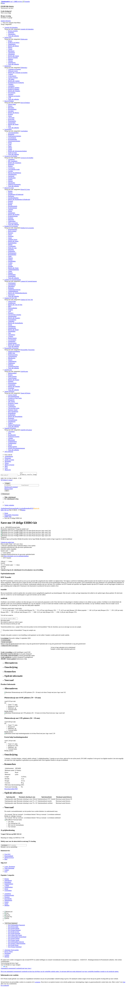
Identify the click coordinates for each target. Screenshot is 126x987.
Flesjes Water (12, 104)
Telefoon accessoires (14, 96)
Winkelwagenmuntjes (14, 184)
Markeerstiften (12, 373)
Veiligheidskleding (13, 269)
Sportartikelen (12, 319)
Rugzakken (7, 882)
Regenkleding (12, 254)
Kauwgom (11, 119)
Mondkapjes (11, 358)
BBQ (9, 306)
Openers (10, 209)
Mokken (10, 59)
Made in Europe (9, 465)
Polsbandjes (11, 251)
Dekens (10, 193)
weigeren (37, 982)
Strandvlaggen (12, 343)
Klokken (10, 218)
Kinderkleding (12, 243)
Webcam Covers (13, 71)
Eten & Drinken (9, 101)
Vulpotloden (11, 385)
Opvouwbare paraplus (14, 314)
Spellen (10, 179)
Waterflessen (11, 62)
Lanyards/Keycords (14, 169)
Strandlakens (12, 326)
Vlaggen (10, 336)
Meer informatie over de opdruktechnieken (16, 556)
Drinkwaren (7, 37)
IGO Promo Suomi (13, 940)
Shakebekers (11, 44)
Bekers (10, 41)
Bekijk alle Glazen (13, 56)
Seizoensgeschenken (14, 141)
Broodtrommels (12, 206)
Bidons (10, 47)
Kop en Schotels (13, 57)
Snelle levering (12, 153)
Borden (10, 191)
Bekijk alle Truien (13, 268)
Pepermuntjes (12, 121)
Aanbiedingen (8, 456)
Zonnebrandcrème (13, 366)
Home (6, 513)
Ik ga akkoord (5, 985)
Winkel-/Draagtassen (14, 425)
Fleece (10, 234)
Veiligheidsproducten (14, 289)
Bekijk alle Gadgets (14, 81)
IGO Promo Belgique (14, 930)
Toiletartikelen (12, 361)
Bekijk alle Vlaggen (14, 345)
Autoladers (11, 86)
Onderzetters (11, 221)
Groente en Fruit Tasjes (15, 398)
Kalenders (11, 32)
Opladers (10, 84)
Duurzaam (7, 458)
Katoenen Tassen (13, 403)
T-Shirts (6, 885)
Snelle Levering (9, 460)
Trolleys (10, 423)
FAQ (6, 468)
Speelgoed (11, 176)
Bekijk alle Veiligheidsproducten (17, 293)
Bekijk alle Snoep (13, 124)
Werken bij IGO (9, 857)
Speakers (10, 94)
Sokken (10, 259)
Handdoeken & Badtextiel (15, 194)
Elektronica (7, 66)
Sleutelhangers (12, 174)
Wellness (10, 365)
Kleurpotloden (12, 383)
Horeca (10, 106)
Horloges (10, 236)
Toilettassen (11, 363)
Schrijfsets (11, 388)
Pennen (10, 375)
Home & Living (9, 188)
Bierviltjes (11, 107)
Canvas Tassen (12, 395)
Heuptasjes (11, 400)
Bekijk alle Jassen (13, 241)
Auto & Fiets (12, 301)
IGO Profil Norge (13, 945)
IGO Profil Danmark (14, 933)
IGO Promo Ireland (13, 938)
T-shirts (10, 263)
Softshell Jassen (12, 239)
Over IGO (7, 854)
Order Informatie (9, 868)
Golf (9, 311)
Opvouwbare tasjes (13, 408)
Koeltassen (11, 405)
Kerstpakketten (12, 139)
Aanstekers (11, 159)
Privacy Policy (8, 951)
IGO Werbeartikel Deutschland (17, 937)
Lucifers (10, 171)
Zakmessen (11, 294)
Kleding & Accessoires (11, 226)
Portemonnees (12, 253)
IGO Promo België (13, 928)
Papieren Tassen (13, 410)
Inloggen (7, 483)
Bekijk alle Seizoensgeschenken (17, 151)
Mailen (23, 510)
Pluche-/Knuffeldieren (14, 173)
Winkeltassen (8, 900)
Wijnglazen (11, 54)
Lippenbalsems (12, 356)
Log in (6, 490)
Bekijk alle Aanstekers (14, 163)
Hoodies (10, 266)
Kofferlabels (11, 415)
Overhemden (12, 246)
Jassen (10, 238)
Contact (6, 870)
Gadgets (10, 74)
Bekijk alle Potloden (14, 386)
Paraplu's (10, 313)
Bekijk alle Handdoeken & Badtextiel (19, 199)
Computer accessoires (14, 69)
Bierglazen (11, 51)
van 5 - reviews (11, 1)
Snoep (10, 116)
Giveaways (11, 168)
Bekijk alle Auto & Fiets (15, 304)
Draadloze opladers (13, 87)
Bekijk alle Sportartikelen (15, 323)
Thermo (10, 61)
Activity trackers (13, 77)
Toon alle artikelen (13, 36)
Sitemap (6, 956)
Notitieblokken (12, 441)
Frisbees (10, 309)
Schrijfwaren (8, 370)
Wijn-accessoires (13, 223)
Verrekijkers (11, 334)
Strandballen (11, 331)
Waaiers (10, 273)
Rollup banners (12, 446)
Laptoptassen (12, 406)
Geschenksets (12, 137)
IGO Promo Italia (13, 927)
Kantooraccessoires (13, 436)
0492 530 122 (5, 510)
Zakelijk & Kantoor (10, 428)
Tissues (10, 360)
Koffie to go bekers (13, 42)
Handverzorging (13, 355)
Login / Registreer (9, 866)
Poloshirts (11, 249)
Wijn (9, 126)
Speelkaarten (12, 178)
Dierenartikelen (12, 308)
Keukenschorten (13, 216)
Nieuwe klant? (8, 488)
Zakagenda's (11, 34)
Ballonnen (11, 164)
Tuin (9, 333)
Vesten (10, 271)
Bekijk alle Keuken (13, 214)
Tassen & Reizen (9, 391)
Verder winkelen (9, 505)
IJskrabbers (11, 286)
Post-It (10, 445)
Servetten (11, 111)
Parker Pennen (12, 376)
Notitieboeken (12, 443)
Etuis (9, 433)
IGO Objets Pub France (15, 935)
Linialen (10, 438)
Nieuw (6, 463)
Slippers (10, 258)
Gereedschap (12, 284)
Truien (10, 264)
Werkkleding (12, 274)
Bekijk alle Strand (13, 329)
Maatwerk (7, 470)
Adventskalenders (13, 132)
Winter (10, 147)
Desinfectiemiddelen (14, 351)
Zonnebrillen (12, 276)
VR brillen (11, 79)
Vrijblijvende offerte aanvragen (9, 645)
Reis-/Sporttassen (13, 411)
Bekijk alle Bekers (13, 46)
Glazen (10, 49)
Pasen (10, 146)
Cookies (6, 955)
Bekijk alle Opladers (14, 91)
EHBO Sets (11, 353)
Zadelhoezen (12, 303)
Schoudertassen (12, 420)
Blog (6, 466)
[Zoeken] (19, 475)
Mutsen (10, 244)
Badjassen (11, 196)
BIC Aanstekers (12, 161)
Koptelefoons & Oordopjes (16, 82)
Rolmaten (11, 288)
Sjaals (10, 256)
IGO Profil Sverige (13, 932)
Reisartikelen (12, 413)
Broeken (10, 233)
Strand (10, 324)
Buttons (10, 166)
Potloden (10, 381)
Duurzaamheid (8, 856)
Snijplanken (11, 213)
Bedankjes (11, 134)
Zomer (10, 149)
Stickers (10, 181)
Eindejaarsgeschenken (14, 136)
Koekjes (10, 114)
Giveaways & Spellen (10, 156)
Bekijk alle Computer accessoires (17, 72)
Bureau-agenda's (13, 31)
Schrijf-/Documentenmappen (16, 448)
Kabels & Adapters (13, 89)
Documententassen (13, 396)
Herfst (10, 142)
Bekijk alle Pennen (13, 380)
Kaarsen (10, 201)
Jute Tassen (11, 401)
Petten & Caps (12, 248)
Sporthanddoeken (13, 198)
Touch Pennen (12, 378)
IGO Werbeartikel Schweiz (16, 942)
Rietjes (10, 211)
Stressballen (11, 183)
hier (124, 982)
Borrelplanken (12, 109)
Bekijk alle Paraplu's (14, 318)
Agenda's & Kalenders (11, 27)
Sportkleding (12, 261)
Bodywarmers (12, 231)
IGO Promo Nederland (11, 923)
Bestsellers (7, 461)
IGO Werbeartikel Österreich (16, 925)
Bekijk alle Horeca (13, 112)
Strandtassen (11, 421)
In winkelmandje (5, 640)
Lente (9, 144)
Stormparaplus (12, 316)
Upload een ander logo (7, 542)
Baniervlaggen (12, 338)
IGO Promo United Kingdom (16, 943)
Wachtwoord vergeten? (11, 487)
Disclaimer (7, 953)
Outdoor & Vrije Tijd (10, 298)
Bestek (10, 204)
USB (9, 97)
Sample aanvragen (6, 642)
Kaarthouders (12, 435)
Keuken (10, 203)
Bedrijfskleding (12, 229)
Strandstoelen (12, 328)
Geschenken (8, 129)
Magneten (11, 219)
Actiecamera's (12, 76)
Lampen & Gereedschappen (12, 279)
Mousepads (11, 440)
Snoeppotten (11, 122)
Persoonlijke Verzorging (11, 348)
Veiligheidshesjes (13, 291)
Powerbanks (11, 92)
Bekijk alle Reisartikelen (15, 416)
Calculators (11, 431)
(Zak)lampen (12, 283)
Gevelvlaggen (12, 340)
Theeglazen (11, 52)
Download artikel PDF (11, 789)
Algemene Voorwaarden (11, 950)
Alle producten (8, 451)
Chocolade (11, 117)
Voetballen (11, 321)
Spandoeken (11, 341)
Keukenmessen (12, 208)
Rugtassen (11, 418)
